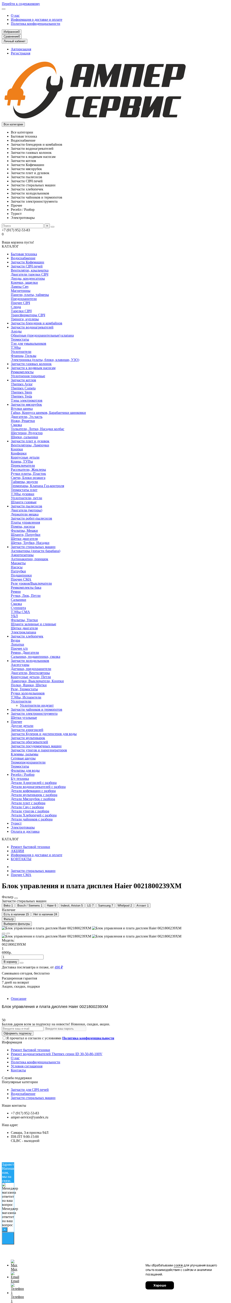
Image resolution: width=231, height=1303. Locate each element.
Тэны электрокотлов (26, 400)
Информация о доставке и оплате (36, 19)
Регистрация (20, 53)
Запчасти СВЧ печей (27, 266)
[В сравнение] (8, 933)
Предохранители (24, 299)
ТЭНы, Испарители (26, 697)
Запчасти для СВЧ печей (30, 1090)
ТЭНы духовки (22, 494)
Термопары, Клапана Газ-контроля (37, 486)
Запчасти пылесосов (26, 506)
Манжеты (18, 563)
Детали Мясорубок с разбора (33, 799)
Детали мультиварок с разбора (34, 795)
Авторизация (21, 49)
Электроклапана (23, 632)
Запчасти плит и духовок (30, 441)
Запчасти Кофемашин (27, 262)
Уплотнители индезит (37, 705)
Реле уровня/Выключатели (31, 583)
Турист (16, 823)
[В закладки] (3, 933)
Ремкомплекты (22, 372)
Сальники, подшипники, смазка (35, 657)
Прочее (16, 722)
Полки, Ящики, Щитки (29, 685)
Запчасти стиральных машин (33, 547)
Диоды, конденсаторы (28, 278)
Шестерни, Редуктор (27, 433)
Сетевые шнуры (23, 758)
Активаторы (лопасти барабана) (35, 551)
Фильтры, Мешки (24, 530)
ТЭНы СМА (20, 612)
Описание (18, 999)
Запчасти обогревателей (29, 742)
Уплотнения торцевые (28, 376)
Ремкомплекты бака (26, 587)
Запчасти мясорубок (26, 404)
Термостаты (20, 339)
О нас (15, 15)
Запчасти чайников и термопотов (36, 709)
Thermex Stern (21, 392)
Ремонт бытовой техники (30, 847)
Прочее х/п (19, 648)
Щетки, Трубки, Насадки (30, 543)
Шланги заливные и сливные (33, 624)
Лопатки (17, 644)
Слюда (16, 307)
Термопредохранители (28, 762)
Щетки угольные (24, 717)
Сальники (18, 600)
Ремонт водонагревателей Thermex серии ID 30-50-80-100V (56, 1054)
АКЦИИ (17, 851)
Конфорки (19, 453)
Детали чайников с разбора (32, 819)
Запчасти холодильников (30, 661)
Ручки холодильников (28, 693)
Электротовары (23, 827)
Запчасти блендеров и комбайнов (36, 323)
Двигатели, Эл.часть (26, 417)
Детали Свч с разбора (27, 807)
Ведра (15, 640)
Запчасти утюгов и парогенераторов (39, 750)
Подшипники (21, 575)
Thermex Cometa (23, 388)
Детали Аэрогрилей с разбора (34, 783)
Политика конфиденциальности (35, 24)
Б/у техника (20, 778)
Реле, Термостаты (24, 689)
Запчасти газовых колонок (31, 364)
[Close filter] (16, 898)
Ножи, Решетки (23, 421)
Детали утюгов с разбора (30, 811)
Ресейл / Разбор (23, 774)
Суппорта (18, 608)
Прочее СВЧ (20, 303)
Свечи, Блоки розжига (28, 478)
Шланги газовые (24, 502)
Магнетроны (20, 291)
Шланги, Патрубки (25, 535)
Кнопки (17, 449)
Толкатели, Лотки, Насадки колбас (37, 429)
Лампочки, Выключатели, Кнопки (37, 681)
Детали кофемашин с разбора (33, 791)
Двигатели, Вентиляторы (30, 673)
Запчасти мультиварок (28, 738)
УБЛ (14, 616)
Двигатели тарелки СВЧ (29, 274)
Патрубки (18, 571)
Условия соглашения (26, 1066)
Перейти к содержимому (21, 4)
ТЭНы (16, 347)
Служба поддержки (17, 1078)
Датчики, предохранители (31, 669)
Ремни (16, 591)
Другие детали (22, 726)
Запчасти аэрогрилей (27, 730)
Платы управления (25, 522)
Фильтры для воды (25, 770)
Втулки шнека (22, 408)
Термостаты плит (24, 490)
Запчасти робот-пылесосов (31, 518)
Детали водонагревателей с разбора (38, 787)
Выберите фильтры (17, 924)
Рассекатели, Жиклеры (28, 469)
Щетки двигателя (24, 539)
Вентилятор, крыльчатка (30, 270)
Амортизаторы (22, 555)
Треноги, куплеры (25, 319)
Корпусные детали (25, 457)
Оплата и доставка (25, 831)
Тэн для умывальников (28, 343)
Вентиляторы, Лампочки (30, 445)
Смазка (16, 425)
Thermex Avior (21, 384)
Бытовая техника (24, 254)
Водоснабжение (23, 258)
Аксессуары (20, 665)
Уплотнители (21, 352)
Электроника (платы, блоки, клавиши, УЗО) (45, 360)
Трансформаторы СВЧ (28, 315)
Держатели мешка (25, 514)
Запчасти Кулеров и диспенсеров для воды (44, 734)
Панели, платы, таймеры (30, 295)
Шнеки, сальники (24, 437)
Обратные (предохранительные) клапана (42, 335)
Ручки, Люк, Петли (26, 596)
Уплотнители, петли (26, 498)
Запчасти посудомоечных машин (36, 746)
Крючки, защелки (24, 282)
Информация (12, 1042)
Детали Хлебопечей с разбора (34, 815)
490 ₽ (59, 967)
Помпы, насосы (23, 526)
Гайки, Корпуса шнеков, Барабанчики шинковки (48, 413)
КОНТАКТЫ (21, 859)
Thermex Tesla (21, 396)
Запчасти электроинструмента (34, 713)
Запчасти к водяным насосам (33, 368)
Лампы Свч (19, 286)
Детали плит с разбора (28, 803)
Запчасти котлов (23, 380)
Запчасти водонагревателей (32, 327)
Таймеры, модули (24, 482)
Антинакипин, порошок (29, 559)
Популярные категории (20, 1082)
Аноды (16, 331)
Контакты (18, 1070)
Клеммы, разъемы (24, 754)
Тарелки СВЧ (21, 311)
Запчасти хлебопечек (27, 636)
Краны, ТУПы (22, 461)
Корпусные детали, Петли (31, 677)
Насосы (17, 567)
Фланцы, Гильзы (23, 356)
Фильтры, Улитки (24, 620)
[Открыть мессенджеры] (8, 1238)
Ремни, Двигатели (25, 652)
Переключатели (23, 465)
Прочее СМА (21, 579)
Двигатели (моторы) (26, 510)
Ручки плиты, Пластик (28, 474)
